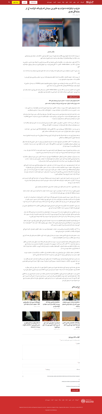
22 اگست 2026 (57, 309)
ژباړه (67, 2)
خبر (78, 2)
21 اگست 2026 (37, 306)
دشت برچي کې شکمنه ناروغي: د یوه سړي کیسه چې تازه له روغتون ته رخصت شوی (62, 103)
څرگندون (78, 343)
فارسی (24, 2)
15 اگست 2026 (77, 329)
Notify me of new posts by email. (73, 386)
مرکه (63, 2)
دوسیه (59, 2)
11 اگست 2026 (57, 329)
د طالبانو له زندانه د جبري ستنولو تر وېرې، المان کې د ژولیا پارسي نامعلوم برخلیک (71, 304)
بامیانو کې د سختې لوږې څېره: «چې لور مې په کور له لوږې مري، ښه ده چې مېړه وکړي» (51, 325)
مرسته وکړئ (15, 2)
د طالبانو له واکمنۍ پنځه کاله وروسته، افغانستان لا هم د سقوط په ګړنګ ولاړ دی (51, 304)
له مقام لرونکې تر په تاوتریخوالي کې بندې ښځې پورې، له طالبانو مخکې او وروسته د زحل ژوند (31, 325)
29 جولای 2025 (76, 15)
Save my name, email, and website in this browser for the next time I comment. (63, 376)
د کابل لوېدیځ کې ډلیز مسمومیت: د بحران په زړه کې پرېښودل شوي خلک (64, 101)
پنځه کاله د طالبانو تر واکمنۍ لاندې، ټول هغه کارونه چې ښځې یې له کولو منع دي (71, 325)
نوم (79, 363)
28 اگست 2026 (77, 309)
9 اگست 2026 (37, 329)
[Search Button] (9, 2)
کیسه (54, 2)
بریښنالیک (47, 369)
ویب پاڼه (78, 369)
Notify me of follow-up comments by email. (71, 381)
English (33, 2)
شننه (70, 2)
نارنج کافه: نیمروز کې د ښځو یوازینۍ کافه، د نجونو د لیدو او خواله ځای (31, 303)
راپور (74, 2)
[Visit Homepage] (90, 2)
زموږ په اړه (49, 2)
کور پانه (82, 2)
